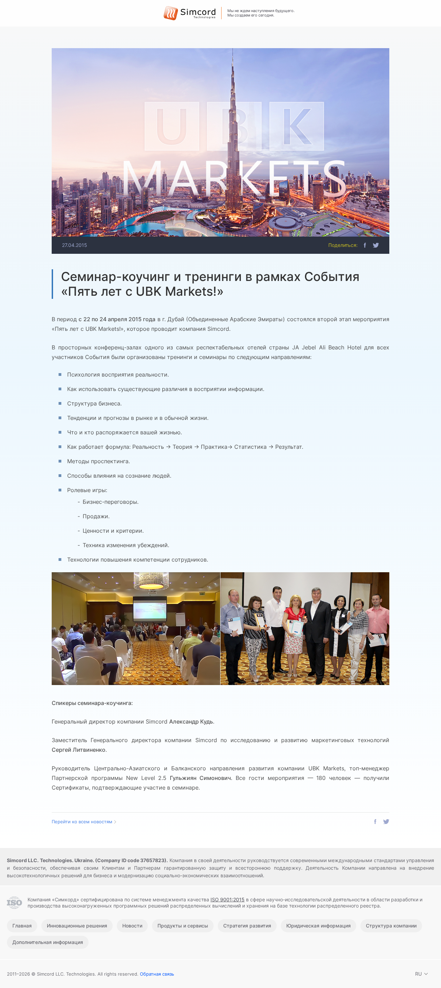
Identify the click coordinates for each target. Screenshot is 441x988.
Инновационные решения (77, 926)
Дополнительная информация (47, 942)
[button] (365, 245)
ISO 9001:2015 (228, 899)
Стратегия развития (247, 926)
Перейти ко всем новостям (82, 821)
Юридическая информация (318, 926)
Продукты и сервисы (182, 926)
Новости (132, 926)
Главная (22, 926)
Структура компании (391, 926)
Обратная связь (157, 974)
